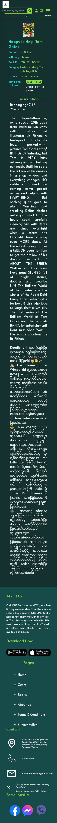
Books (22, 694)
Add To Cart (34, 82)
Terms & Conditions (32, 714)
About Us (24, 704)
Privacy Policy (27, 724)
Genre (22, 684)
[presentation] (24, 34)
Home (22, 674)
